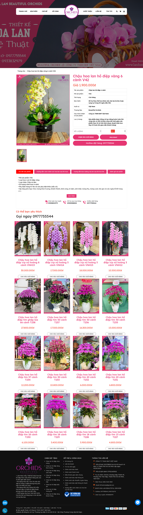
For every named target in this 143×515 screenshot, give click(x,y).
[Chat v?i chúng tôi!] (138, 502)
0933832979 (53, 203)
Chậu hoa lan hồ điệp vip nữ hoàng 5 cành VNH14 (57, 262)
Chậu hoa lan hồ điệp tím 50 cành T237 (57, 320)
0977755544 (91, 203)
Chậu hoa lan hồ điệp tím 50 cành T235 (115, 320)
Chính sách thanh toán (72, 472)
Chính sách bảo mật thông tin (74, 477)
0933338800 (72, 203)
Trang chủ (23, 11)
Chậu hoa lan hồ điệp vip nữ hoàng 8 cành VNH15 (27, 262)
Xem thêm (71, 196)
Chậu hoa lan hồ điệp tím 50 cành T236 (86, 320)
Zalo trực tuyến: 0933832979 (104, 494)
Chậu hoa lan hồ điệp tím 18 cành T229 (57, 434)
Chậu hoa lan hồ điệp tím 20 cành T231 (115, 377)
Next (73, 110)
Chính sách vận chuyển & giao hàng (76, 480)
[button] (123, 11)
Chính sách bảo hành (71, 469)
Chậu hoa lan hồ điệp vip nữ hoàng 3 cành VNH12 (115, 262)
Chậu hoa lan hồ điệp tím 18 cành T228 (86, 434)
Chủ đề (44, 11)
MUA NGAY (113, 137)
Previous (13, 110)
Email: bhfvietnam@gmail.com (105, 485)
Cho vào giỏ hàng (28, 276)
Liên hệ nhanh (69, 464)
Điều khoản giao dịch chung (74, 475)
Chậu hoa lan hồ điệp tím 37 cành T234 (27, 377)
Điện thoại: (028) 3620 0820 (104, 482)
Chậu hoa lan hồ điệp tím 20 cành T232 (86, 377)
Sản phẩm (33, 11)
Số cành (55, 11)
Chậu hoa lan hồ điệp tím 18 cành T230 (27, 434)
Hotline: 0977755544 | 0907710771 (105, 491)
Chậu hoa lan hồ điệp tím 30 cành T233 (57, 377)
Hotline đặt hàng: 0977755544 (100, 143)
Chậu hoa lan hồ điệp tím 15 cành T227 (115, 434)
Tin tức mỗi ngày (70, 466)
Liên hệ (98, 11)
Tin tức (109, 11)
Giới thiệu (87, 11)
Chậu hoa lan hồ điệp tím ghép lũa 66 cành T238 (27, 320)
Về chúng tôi (69, 461)
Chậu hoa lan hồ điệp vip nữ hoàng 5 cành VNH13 (86, 262)
